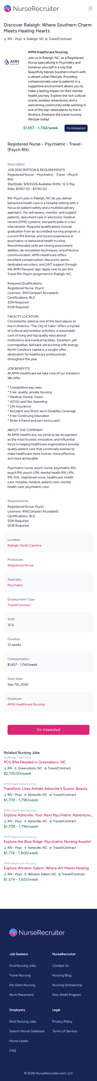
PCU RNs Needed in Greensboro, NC (35, 762)
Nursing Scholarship (67, 985)
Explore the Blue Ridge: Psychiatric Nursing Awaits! (47, 841)
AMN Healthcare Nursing (26, 704)
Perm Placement (21, 995)
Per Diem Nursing (22, 985)
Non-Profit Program (66, 995)
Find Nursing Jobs (22, 966)
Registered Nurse (21, 565)
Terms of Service (64, 1031)
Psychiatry (15, 585)
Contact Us (60, 966)
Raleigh (13, 545)
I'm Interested (76, 128)
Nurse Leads (18, 1041)
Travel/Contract (19, 605)
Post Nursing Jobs (22, 1022)
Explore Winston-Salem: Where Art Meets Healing (46, 868)
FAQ (12, 1051)
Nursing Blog (61, 975)
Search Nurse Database (26, 1031)
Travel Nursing (20, 975)
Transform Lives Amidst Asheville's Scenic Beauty (46, 788)
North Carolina (30, 545)
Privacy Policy (62, 1022)
